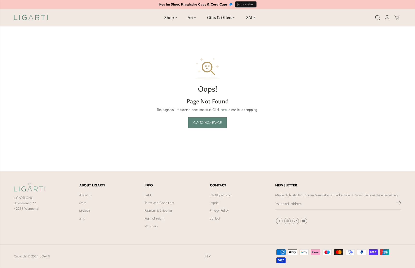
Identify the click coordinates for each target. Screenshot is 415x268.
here (223, 109)
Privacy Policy (219, 210)
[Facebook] (279, 221)
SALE (251, 17)
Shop (169, 17)
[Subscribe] (398, 204)
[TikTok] (296, 221)
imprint (214, 202)
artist (82, 218)
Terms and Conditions (160, 202)
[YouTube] (304, 221)
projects (85, 210)
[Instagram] (287, 221)
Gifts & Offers (220, 17)
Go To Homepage (207, 122)
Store (82, 202)
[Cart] (396, 17)
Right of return (154, 218)
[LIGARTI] (31, 17)
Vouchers (151, 226)
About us (85, 195)
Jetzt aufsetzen (245, 4)
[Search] (377, 17)
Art (191, 17)
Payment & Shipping (158, 210)
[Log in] (387, 17)
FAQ (148, 195)
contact (215, 218)
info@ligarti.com (221, 195)
